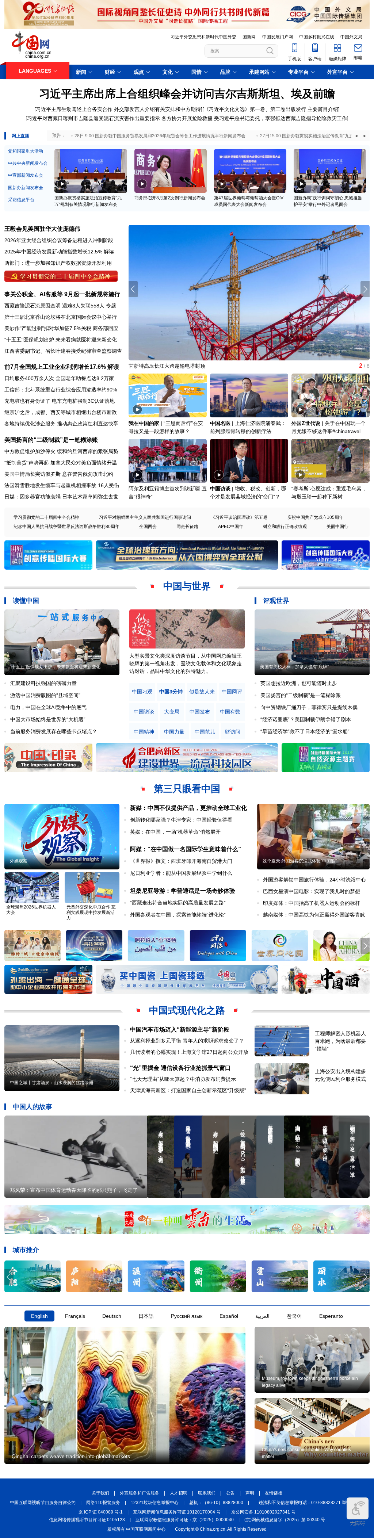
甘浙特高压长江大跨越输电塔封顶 (167, 366)
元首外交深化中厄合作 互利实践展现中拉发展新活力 (91, 912)
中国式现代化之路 (187, 1010)
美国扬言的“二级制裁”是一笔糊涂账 (51, 440)
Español (229, 1316)
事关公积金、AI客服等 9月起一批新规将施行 (62, 294)
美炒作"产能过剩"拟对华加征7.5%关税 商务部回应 (61, 328)
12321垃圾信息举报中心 (155, 1502)
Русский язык (186, 1316)
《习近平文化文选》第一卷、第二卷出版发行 (255, 109)
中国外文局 (351, 36)
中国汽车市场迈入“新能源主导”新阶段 (179, 1029)
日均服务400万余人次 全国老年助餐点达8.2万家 (59, 378)
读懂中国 (26, 600)
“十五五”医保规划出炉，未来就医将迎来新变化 (55, 666)
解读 (109, 252)
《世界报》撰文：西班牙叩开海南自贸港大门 (181, 861)
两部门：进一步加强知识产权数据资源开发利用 (58, 263)
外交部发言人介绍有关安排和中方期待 (157, 109)
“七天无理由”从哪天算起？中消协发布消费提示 (183, 1079)
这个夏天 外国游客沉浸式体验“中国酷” (300, 861)
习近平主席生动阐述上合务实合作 (74, 109)
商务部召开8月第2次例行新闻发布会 (169, 197)
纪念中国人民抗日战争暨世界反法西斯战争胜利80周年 (66, 526)
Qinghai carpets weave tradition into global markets (71, 1456)
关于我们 (100, 1493)
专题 (111, 306)
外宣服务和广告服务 (139, 1493)
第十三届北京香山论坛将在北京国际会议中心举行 (60, 317)
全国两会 (148, 526)
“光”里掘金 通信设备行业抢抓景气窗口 (180, 1068)
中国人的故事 (32, 1106)
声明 (249, 1493)
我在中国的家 (144, 423)
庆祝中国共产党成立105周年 (315, 517)
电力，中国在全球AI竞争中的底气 (48, 707)
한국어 (294, 1316)
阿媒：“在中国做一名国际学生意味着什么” (185, 849)
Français (75, 1316)
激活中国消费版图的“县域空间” (45, 695)
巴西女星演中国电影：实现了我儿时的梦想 (311, 891)
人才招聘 (178, 1493)
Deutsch (111, 1316)
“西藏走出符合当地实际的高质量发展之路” (178, 903)
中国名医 (220, 423)
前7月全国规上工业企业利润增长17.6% (55, 367)
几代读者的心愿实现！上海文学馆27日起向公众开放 (189, 1052)
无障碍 (357, 1523)
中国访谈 (220, 488)
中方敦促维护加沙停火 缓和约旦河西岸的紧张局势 (61, 451)
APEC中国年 (230, 526)
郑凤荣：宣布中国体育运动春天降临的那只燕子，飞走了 (74, 1190)
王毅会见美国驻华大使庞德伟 (42, 229)
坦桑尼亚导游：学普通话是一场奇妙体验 (182, 891)
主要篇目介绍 (323, 109)
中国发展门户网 (277, 36)
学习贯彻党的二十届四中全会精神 (46, 517)
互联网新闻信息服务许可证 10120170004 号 (177, 1512)
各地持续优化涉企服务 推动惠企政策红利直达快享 (61, 423)
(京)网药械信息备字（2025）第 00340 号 (284, 1519)
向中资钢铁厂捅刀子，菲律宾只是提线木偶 (309, 707)
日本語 (146, 1316)
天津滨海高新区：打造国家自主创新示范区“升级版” (188, 1090)
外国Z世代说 (305, 423)
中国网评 (232, 692)
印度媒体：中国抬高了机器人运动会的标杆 (311, 903)
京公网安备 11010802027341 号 (263, 1512)
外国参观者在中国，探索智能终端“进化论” (178, 915)
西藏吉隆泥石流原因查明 (32, 306)
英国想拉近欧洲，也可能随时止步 (298, 683)
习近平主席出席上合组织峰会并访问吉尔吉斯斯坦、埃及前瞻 (187, 94)
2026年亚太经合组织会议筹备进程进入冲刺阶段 (58, 240)
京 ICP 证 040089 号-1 (101, 1512)
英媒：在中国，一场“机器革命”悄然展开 (175, 832)
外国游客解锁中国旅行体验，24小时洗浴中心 (314, 880)
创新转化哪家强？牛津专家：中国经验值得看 (181, 820)
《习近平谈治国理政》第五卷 (239, 517)
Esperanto (331, 1316)
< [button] (356, 136)
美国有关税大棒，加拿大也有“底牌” (294, 666)
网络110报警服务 (103, 1502)
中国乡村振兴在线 (316, 36)
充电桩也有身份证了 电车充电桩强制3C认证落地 (59, 401)
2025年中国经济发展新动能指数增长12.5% (53, 252)
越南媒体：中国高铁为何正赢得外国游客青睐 (314, 915)
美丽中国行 (337, 526)
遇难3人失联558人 (83, 306)
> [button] (364, 136)
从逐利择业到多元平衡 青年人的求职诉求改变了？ (187, 1041)
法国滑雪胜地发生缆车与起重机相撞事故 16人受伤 (61, 485)
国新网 (249, 36)
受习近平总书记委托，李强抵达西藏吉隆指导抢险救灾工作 (280, 118)
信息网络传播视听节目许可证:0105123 (87, 1519)
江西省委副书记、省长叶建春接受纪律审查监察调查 (63, 351)
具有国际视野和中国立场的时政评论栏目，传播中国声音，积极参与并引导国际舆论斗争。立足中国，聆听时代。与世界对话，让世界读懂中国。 (185, 663)
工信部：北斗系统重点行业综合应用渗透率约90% (60, 390)
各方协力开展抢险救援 (187, 118)
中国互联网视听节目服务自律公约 (43, 1502)
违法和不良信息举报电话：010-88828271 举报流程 (309, 1502)
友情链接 (273, 1493)
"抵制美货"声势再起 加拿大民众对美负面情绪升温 (60, 463)
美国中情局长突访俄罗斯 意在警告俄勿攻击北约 (58, 474)
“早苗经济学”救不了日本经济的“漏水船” (305, 731)
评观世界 (276, 600)
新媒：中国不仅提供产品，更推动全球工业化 (188, 808)
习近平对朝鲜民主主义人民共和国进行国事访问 (145, 517)
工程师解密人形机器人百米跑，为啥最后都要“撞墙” (340, 1041)
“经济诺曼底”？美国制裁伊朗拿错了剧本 (305, 719)
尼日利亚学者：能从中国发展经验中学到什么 (181, 873)
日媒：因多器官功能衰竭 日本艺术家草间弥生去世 (61, 497)
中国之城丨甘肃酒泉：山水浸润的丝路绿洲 (51, 1082)
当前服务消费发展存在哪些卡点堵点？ (53, 731)
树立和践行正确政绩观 (285, 526)
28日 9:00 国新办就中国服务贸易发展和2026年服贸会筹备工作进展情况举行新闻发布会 (160, 135)
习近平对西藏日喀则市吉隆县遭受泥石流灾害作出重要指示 (93, 118)
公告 (230, 1493)
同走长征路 (187, 526)
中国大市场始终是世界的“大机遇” (47, 719)
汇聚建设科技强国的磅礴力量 (43, 683)
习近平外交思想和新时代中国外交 (203, 36)
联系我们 (206, 1493)
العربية (262, 1316)
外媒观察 (18, 861)
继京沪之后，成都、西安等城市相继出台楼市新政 (60, 412)
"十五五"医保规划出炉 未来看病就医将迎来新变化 (60, 340)
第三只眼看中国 (187, 788)
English (39, 1316)
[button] (365, 289)
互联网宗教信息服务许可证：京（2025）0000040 (185, 1519)
